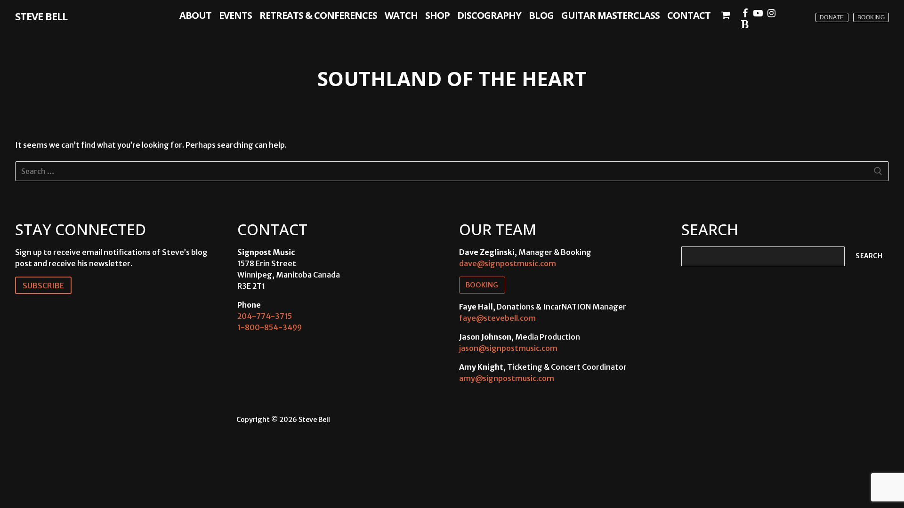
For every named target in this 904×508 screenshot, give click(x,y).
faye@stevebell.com (497, 318)
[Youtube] (758, 13)
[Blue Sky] (745, 24)
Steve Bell (41, 16)
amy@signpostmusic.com (506, 378)
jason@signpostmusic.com (508, 348)
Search (869, 256)
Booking (871, 17)
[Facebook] (745, 13)
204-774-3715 (264, 316)
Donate (832, 17)
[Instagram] (771, 13)
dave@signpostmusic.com (507, 263)
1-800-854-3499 (269, 327)
